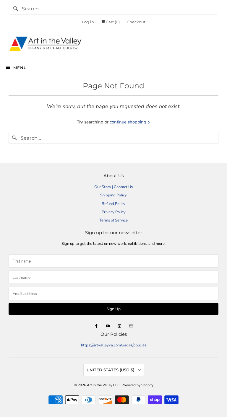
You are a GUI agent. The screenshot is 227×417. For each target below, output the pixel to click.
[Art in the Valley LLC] (113, 45)
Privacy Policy (114, 212)
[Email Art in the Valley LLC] (131, 326)
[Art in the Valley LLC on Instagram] (119, 326)
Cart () (112, 21)
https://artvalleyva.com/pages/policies (113, 345)
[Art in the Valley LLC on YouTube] (108, 326)
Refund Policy (113, 203)
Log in (88, 21)
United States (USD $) (111, 369)
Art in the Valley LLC (103, 385)
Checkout (136, 21)
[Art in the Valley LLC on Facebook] (96, 326)
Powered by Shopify (137, 385)
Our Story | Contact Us (113, 187)
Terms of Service (113, 220)
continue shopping (128, 122)
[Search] (16, 8)
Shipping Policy (113, 195)
